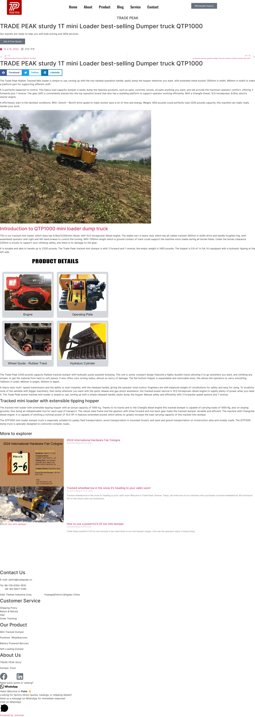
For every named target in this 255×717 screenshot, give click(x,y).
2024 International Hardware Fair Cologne (93, 440)
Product (104, 6)
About (88, 6)
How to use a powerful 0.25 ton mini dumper (95, 523)
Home (73, 6)
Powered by (12, 715)
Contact (152, 6)
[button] (11, 72)
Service (135, 6)
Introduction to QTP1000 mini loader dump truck (54, 228)
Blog (120, 6)
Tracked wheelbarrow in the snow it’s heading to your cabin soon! (109, 488)
